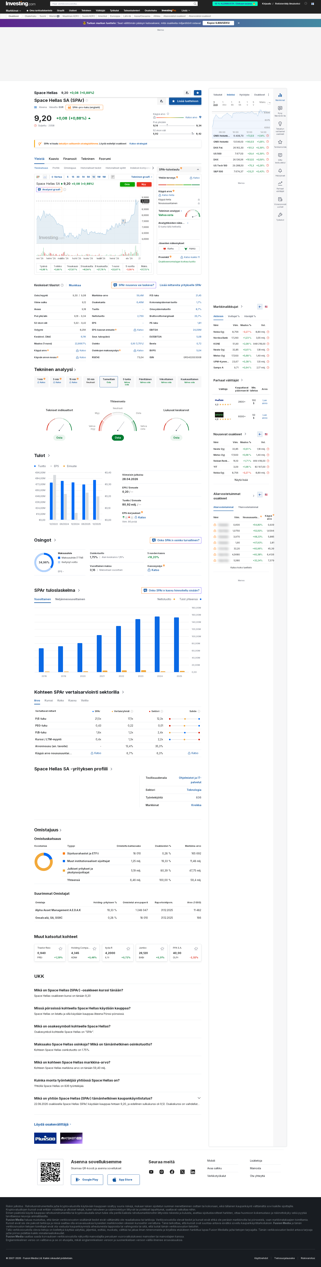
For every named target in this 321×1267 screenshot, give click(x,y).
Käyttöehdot (261, 1258)
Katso (97, 753)
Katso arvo (191, 117)
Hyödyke (244, 94)
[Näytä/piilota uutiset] (113, 177)
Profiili (56, 168)
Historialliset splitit (116, 168)
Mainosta (255, 1168)
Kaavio (54, 159)
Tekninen (88, 159)
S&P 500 (218, 171)
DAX (215, 159)
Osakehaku (151, 10)
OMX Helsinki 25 (222, 135)
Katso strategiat (138, 143)
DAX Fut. (218, 147)
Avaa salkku (214, 1168)
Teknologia (194, 789)
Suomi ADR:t (88, 16)
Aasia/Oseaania (142, 16)
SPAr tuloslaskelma (54, 590)
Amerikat (102, 16)
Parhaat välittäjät (226, 380)
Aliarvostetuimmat (223, 507)
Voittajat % (234, 316)
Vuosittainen (42, 599)
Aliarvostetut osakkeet (174, 16)
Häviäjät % (250, 316)
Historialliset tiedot (91, 168)
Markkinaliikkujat (225, 306)
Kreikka (196, 805)
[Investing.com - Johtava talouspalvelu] (20, 3)
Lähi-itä (127, 16)
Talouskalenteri (132, 10)
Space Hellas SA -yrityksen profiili (71, 769)
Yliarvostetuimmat (248, 507)
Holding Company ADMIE (84, 947)
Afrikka (156, 16)
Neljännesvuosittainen (70, 599)
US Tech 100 (220, 165)
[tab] (41, 381)
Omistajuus (70, 168)
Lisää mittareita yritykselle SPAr (180, 285)
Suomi (43, 16)
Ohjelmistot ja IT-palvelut (190, 780)
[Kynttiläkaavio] (38, 177)
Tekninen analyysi (53, 369)
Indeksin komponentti (142, 168)
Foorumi (105, 159)
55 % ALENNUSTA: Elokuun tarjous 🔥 (235, 3)
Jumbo (143, 947)
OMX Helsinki (220, 141)
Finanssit (70, 159)
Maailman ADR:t (71, 16)
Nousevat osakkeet (227, 434)
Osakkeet (14, 16)
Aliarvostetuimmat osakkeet (226, 496)
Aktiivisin (218, 316)
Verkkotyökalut (216, 1175)
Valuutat (217, 94)
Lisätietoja (256, 1160)
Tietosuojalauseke (284, 1258)
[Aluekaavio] (45, 177)
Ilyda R (108, 947)
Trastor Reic (44, 947)
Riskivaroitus (308, 1258)
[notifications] (306, 3)
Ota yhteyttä (257, 1175)
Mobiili (211, 1160)
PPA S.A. (177, 947)
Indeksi (231, 94)
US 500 (217, 153)
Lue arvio (265, 401)
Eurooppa (115, 16)
